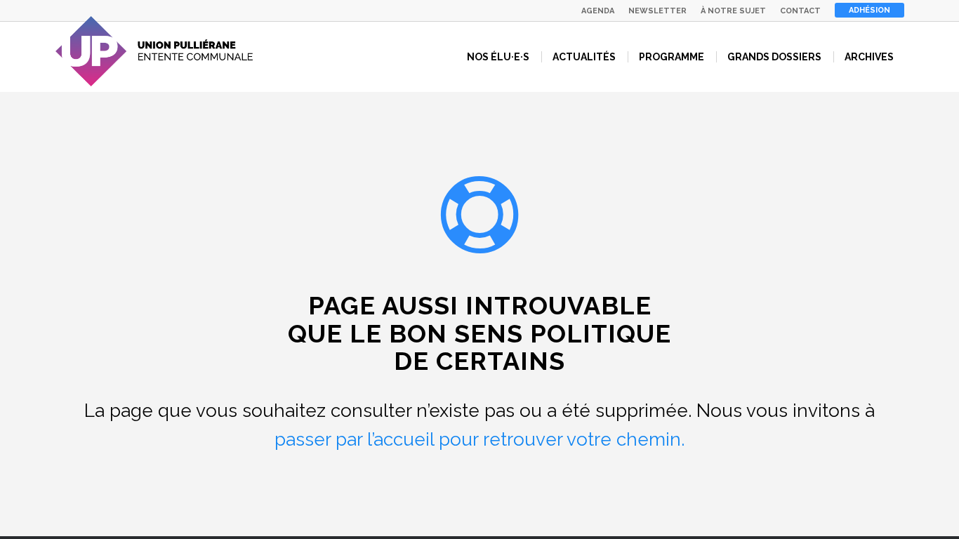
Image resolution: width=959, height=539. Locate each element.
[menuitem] (597, 11)
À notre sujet (733, 10)
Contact (800, 10)
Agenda (597, 10)
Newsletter (657, 10)
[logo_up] (154, 51)
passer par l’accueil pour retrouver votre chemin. (479, 439)
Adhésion (869, 10)
